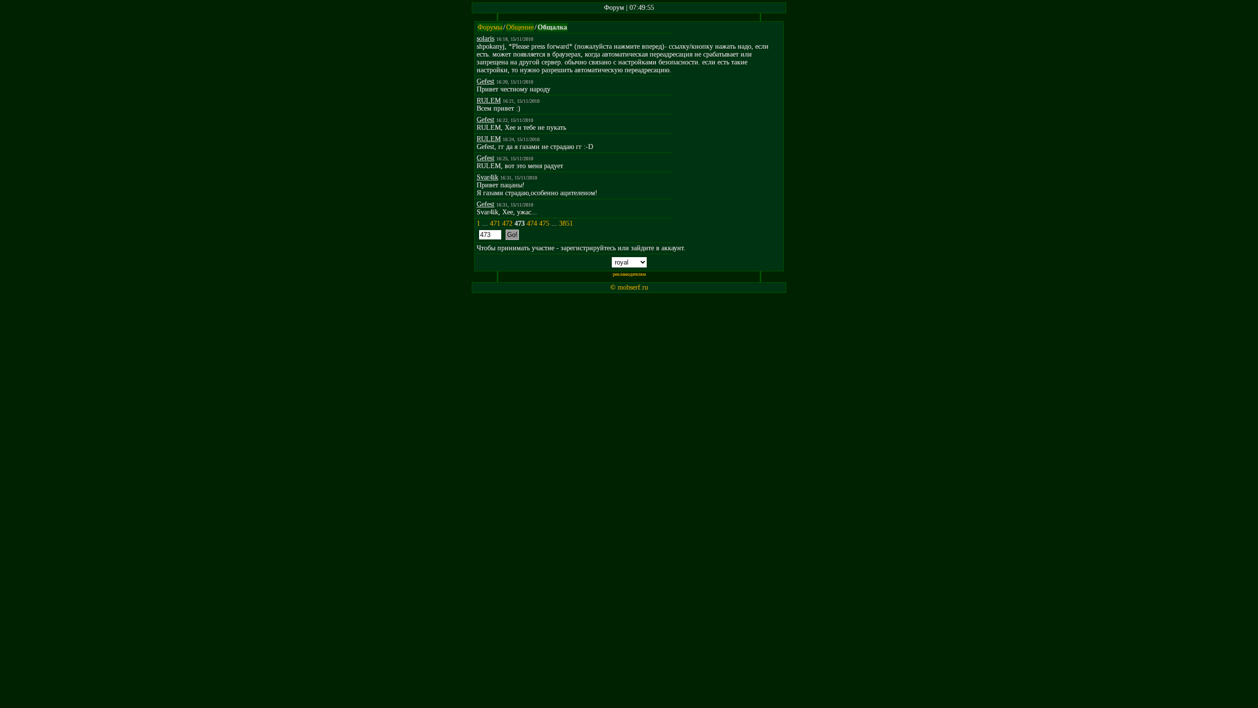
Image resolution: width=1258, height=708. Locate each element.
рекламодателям (629, 274)
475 (544, 223)
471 (495, 223)
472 (507, 223)
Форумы (490, 27)
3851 (566, 223)
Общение (520, 27)
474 (532, 223)
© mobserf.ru (629, 287)
